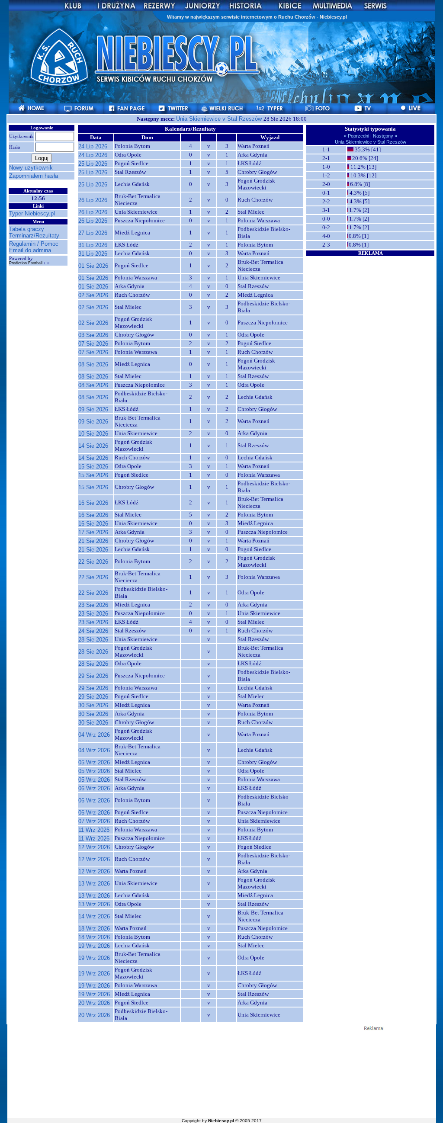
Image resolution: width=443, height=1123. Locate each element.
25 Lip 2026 (92, 163)
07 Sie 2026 (93, 343)
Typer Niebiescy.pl (32, 213)
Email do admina (30, 250)
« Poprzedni (357, 135)
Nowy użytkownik (31, 167)
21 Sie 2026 (93, 541)
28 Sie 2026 (93, 639)
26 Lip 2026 (92, 200)
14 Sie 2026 (93, 446)
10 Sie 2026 (93, 433)
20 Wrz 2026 (94, 1003)
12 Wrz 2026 (94, 847)
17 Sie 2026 (93, 532)
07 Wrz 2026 (94, 821)
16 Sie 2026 (93, 503)
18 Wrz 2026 (94, 928)
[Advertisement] (370, 311)
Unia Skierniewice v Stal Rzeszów (219, 119)
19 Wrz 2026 (94, 946)
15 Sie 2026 (93, 466)
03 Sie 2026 (93, 335)
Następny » (384, 135)
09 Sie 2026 (93, 409)
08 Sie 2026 (93, 364)
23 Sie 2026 (93, 605)
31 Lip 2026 (92, 245)
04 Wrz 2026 (94, 735)
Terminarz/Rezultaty (34, 235)
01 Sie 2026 (93, 266)
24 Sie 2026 (93, 631)
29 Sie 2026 (93, 676)
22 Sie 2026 (93, 561)
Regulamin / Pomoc (33, 244)
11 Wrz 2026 (93, 830)
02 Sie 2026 (93, 295)
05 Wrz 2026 (94, 762)
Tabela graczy (26, 229)
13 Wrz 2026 (94, 883)
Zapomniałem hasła (33, 176)
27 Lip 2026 (92, 233)
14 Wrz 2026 (94, 916)
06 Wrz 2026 (94, 788)
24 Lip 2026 (92, 146)
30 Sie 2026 (93, 705)
